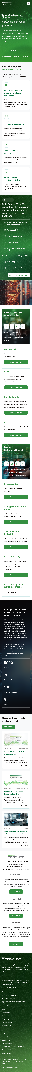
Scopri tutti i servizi (12, 592)
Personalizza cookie (7, 1067)
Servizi (4, 1009)
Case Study (5, 1019)
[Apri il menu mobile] (28, 3)
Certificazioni (6, 1013)
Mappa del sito (6, 1053)
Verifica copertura (7, 1022)
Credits (16, 1067)
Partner (4, 1016)
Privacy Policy (6, 1037)
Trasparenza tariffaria (9, 1050)
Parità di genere (7, 1043)
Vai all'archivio (8, 727)
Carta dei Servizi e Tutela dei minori (13, 1047)
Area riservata (6, 1026)
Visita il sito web (16, 891)
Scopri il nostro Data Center (18, 275)
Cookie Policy (6, 1040)
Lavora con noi (6, 1029)
